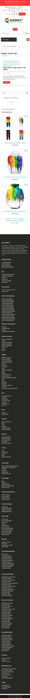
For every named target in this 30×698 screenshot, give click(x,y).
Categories (6, 39)
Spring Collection (5, 496)
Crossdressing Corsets (7, 558)
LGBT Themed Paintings (7, 529)
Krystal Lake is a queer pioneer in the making (14, 68)
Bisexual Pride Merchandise (8, 302)
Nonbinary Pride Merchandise (8, 317)
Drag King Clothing (6, 641)
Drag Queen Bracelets (7, 606)
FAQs (18, 10)
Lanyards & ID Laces (6, 473)
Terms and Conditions (7, 280)
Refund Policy (5, 282)
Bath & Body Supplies (7, 520)
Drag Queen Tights (6, 593)
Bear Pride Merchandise (7, 312)
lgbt (19, 71)
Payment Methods (6, 264)
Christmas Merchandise (7, 508)
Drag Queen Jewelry (6, 616)
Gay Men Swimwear (6, 437)
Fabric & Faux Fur (6, 526)
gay (17, 71)
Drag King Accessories (7, 635)
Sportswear (4, 382)
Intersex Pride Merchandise (8, 306)
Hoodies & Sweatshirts (7, 370)
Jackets (3, 371)
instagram (12, 61)
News (7, 65)
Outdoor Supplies (5, 484)
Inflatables (4, 469)
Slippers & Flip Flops (6, 456)
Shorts (3, 379)
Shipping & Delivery (11, 10)
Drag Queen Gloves (6, 613)
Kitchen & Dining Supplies (7, 528)
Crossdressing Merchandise (8, 565)
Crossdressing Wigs (6, 568)
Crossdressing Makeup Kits (8, 563)
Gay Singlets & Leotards (7, 545)
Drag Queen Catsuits (6, 584)
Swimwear (4, 386)
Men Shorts (4, 412)
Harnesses (4, 659)
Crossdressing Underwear (7, 560)
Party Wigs (4, 470)
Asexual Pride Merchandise (8, 308)
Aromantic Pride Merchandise (8, 311)
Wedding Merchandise (7, 511)
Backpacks (4, 482)
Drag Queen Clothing (6, 578)
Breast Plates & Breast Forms (8, 577)
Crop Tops (4, 402)
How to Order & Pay (6, 265)
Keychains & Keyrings (6, 343)
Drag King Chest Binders (7, 638)
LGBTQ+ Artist (13, 62)
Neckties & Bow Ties (6, 374)
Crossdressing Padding (7, 566)
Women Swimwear (6, 438)
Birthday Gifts (5, 506)
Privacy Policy (5, 279)
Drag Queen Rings (6, 626)
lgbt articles (23, 71)
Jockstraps (4, 426)
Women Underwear (6, 429)
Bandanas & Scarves (6, 357)
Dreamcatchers (5, 525)
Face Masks (4, 365)
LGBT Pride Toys (5, 673)
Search (26, 33)
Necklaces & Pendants (7, 345)
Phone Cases (5, 347)
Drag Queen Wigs (6, 627)
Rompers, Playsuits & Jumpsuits (9, 377)
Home (4, 10)
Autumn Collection (6, 494)
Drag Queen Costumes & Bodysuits (10, 583)
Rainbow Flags (5, 472)
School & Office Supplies (7, 677)
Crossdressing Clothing (7, 362)
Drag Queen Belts (6, 607)
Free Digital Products (6, 687)
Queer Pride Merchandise (7, 305)
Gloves (3, 368)
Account (25, 10)
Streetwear (4, 383)
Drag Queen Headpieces (7, 615)
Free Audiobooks (5, 685)
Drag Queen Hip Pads (6, 587)
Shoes (3, 455)
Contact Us (15, 11)
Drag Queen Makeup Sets (7, 618)
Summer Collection (6, 497)
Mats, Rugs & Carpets (7, 531)
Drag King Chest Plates (7, 639)
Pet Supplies (4, 676)
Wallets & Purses (5, 487)
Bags (3, 481)
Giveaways (4, 326)
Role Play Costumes (6, 542)
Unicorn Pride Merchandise (8, 320)
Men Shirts (4, 397)
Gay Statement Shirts (6, 396)
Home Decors (5, 519)
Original (10, 65)
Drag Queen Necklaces (7, 623)
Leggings (4, 373)
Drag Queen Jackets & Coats (8, 589)
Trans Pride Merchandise (7, 303)
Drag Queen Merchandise (7, 590)
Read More (7, 82)
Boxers (3, 424)
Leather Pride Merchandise (8, 315)
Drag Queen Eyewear (6, 612)
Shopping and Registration (8, 267)
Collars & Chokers (6, 661)
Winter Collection (5, 499)
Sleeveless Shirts (5, 403)
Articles (4, 61)
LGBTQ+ (7, 62)
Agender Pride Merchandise (8, 309)
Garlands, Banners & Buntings (8, 467)
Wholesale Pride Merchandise (8, 331)
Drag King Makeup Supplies (8, 645)
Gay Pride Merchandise (7, 298)
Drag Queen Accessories (7, 603)
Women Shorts (5, 414)
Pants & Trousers (6, 376)
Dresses (3, 363)
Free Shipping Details (6, 262)
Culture (8, 61)
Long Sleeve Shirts (6, 400)
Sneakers (4, 453)
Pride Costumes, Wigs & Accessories (10, 465)
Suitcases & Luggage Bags (8, 485)
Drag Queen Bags (6, 604)
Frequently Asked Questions (8, 274)
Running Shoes (5, 452)
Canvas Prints (5, 522)
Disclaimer (4, 277)
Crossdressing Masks (6, 561)
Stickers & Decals (6, 534)
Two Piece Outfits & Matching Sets (10, 388)
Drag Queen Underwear (7, 595)
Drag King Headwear (6, 644)
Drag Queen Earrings (6, 610)
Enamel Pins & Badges (7, 342)
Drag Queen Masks (6, 619)
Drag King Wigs (5, 650)
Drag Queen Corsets (6, 581)
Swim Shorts (4, 441)
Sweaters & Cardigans (7, 385)
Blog (21, 10)
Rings (3, 348)
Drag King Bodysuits (6, 636)
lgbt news (5, 73)
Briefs (3, 423)
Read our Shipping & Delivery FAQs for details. (18, 3)
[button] (28, 39)
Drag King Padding (6, 649)
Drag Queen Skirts (6, 592)
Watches (4, 350)
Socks (3, 380)
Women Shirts (5, 399)
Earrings (3, 340)
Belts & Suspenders (6, 359)
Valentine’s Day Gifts (6, 510)
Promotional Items (6, 328)
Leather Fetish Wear (6, 658)
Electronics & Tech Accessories (9, 668)
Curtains (3, 523)
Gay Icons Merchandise (7, 670)
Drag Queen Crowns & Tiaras (8, 609)
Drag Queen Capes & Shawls (8, 580)
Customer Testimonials (7, 276)
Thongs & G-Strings (6, 427)
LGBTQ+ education (11, 64)
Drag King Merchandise (7, 647)
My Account (22, 14)
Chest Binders (5, 546)
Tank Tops (4, 405)
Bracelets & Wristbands (7, 339)
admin (12, 71)
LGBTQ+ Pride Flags (6, 674)
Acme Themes (18, 697)
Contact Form (5, 291)
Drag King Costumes (6, 642)
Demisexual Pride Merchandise (9, 314)
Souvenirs (4, 329)
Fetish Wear (4, 366)
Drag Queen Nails (6, 621)
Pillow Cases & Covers (7, 532)
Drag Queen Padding (6, 624)
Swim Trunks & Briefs (6, 443)
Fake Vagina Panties (6, 555)
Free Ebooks (4, 688)
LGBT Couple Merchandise (8, 671)
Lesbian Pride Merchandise (8, 300)
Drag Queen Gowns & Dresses (9, 586)
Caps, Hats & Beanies (7, 360)
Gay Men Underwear (6, 421)
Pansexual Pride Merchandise (8, 318)
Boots (3, 450)
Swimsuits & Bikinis (6, 440)
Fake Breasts (5, 554)
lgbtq (9, 73)
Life (17, 64)
